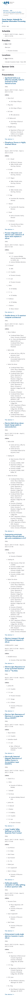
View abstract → (9, 139)
